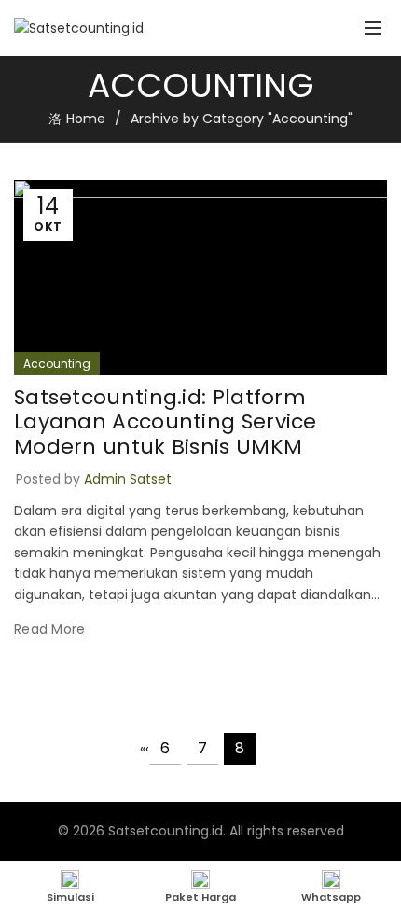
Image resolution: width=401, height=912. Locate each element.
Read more (50, 629)
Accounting (56, 364)
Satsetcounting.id (165, 830)
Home (85, 118)
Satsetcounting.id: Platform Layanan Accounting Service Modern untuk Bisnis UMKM (165, 422)
